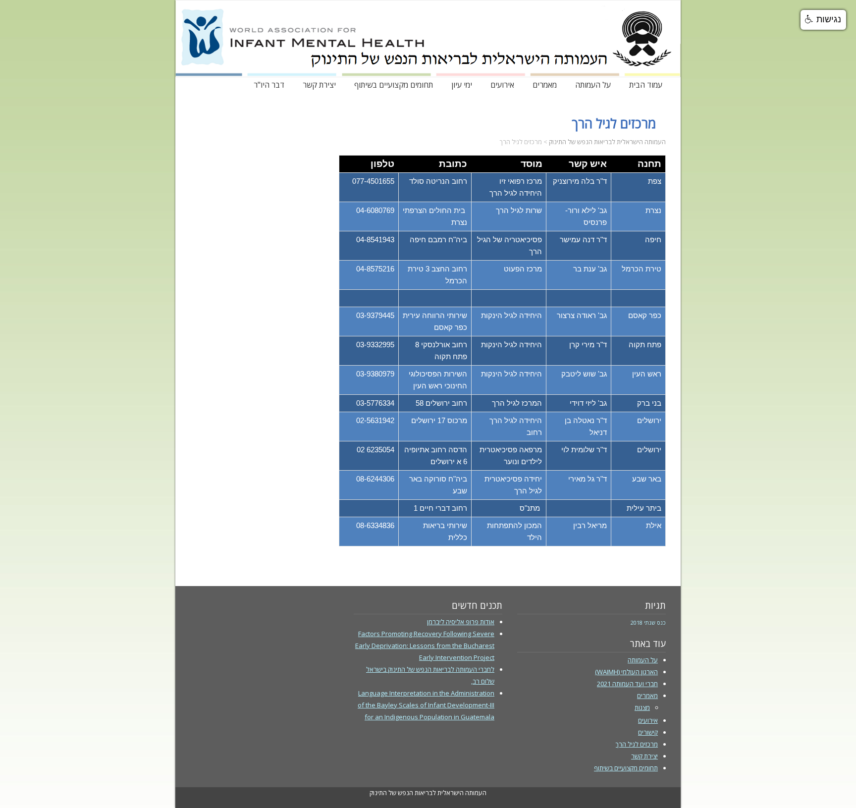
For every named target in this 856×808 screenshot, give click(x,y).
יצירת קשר (319, 83)
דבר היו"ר (269, 83)
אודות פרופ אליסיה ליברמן (460, 621)
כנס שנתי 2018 (648, 622)
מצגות (642, 707)
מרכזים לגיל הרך (637, 744)
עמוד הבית (645, 83)
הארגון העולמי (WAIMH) (626, 671)
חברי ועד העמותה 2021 (627, 683)
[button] (823, 20)
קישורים (648, 732)
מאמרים (545, 83)
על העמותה (593, 83)
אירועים (502, 83)
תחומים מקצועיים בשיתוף (393, 83)
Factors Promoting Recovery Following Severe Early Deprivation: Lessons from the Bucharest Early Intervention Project (424, 645)
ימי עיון (461, 83)
